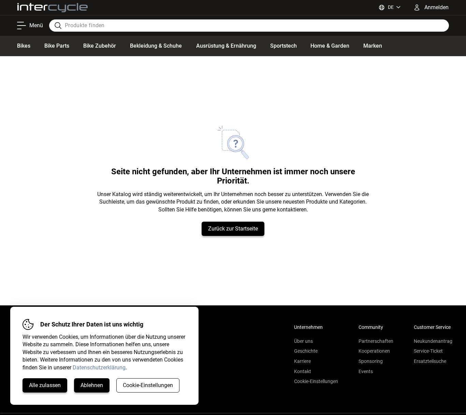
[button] (316, 371)
